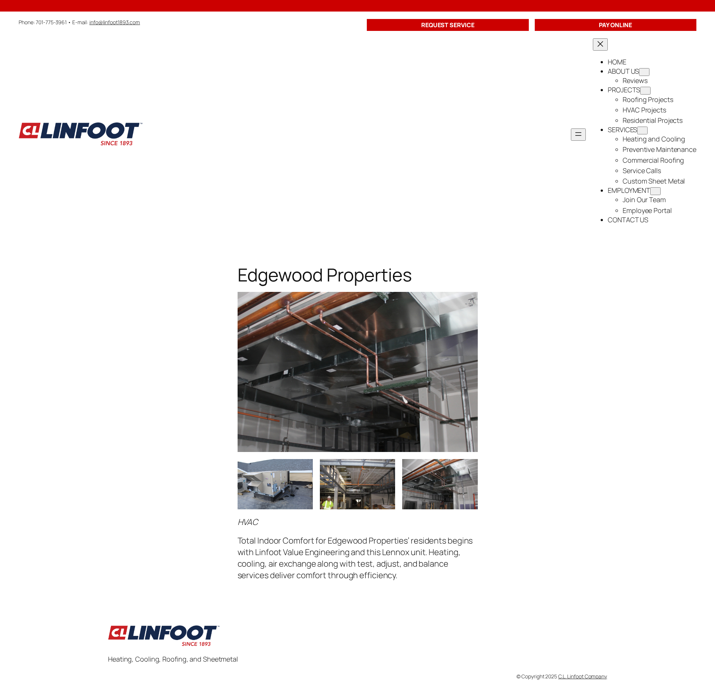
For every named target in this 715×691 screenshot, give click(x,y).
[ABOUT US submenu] (644, 72)
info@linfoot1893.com (114, 22)
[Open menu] (578, 134)
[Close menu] (600, 44)
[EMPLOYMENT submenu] (655, 191)
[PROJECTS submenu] (645, 91)
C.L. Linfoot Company (582, 676)
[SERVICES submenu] (642, 130)
